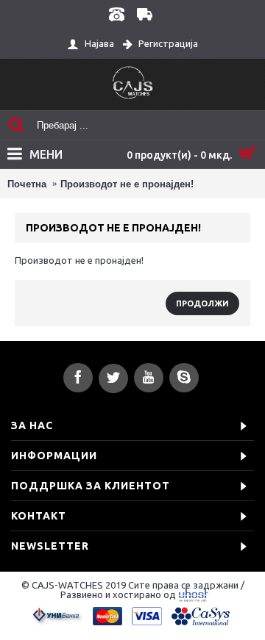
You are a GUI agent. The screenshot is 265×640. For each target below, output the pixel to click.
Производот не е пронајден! (127, 184)
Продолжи (202, 303)
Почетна (26, 184)
